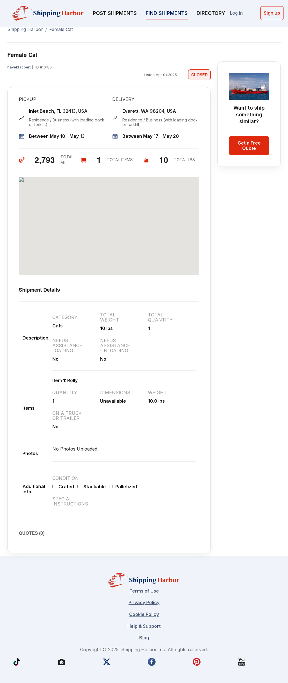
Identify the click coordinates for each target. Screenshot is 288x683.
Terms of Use (144, 591)
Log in (236, 13)
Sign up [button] (272, 13)
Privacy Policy (144, 602)
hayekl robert (19, 67)
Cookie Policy (144, 614)
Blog (144, 637)
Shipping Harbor (25, 29)
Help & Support (144, 626)
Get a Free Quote (249, 145)
